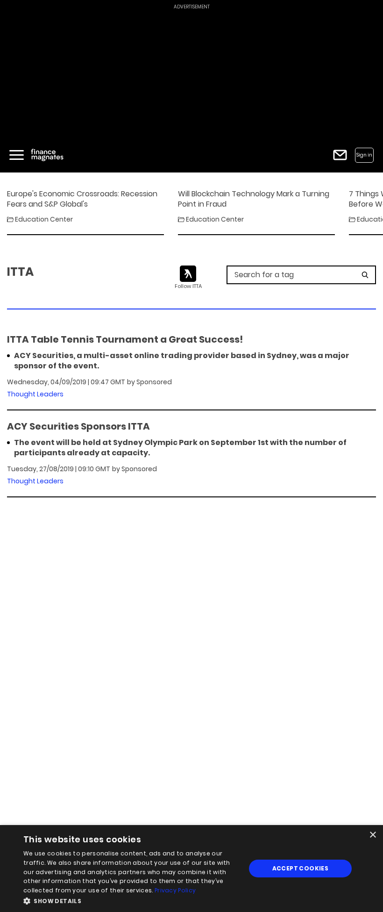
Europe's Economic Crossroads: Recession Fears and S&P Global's (82, 199)
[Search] (365, 275)
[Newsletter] (340, 155)
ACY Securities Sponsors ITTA (78, 426)
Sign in (364, 154)
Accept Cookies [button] (300, 868)
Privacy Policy (175, 890)
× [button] (372, 835)
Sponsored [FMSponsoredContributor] (154, 382)
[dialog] (191, 868)
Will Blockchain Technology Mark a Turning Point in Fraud (253, 199)
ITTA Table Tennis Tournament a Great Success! (125, 339)
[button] (131, 900)
